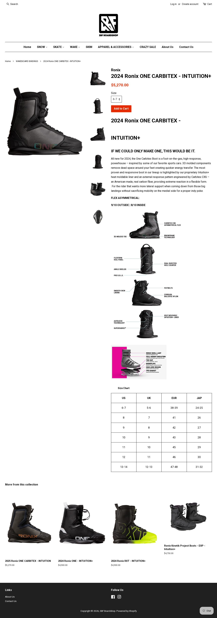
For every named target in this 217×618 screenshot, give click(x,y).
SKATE (57, 47)
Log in (173, 4)
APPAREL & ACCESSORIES (115, 47)
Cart (209, 4)
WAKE (74, 47)
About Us (167, 47)
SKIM (89, 47)
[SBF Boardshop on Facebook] (113, 597)
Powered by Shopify (126, 611)
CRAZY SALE (148, 47)
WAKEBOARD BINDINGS (27, 61)
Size (113, 93)
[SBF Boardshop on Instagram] (119, 597)
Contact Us (186, 47)
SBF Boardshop (107, 611)
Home (27, 47)
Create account (190, 4)
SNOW (41, 47)
